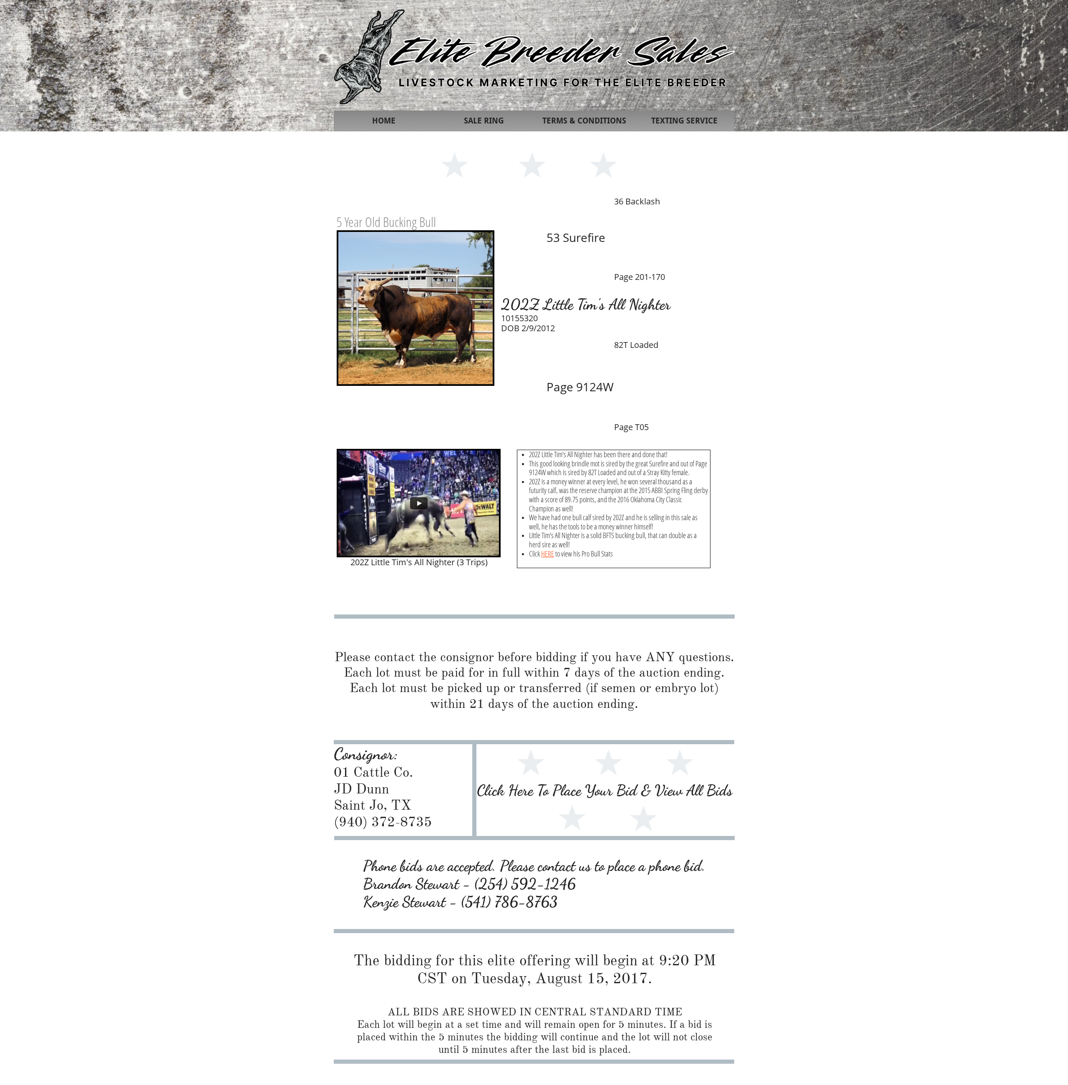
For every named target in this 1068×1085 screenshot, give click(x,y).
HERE (547, 554)
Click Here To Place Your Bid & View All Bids (605, 790)
